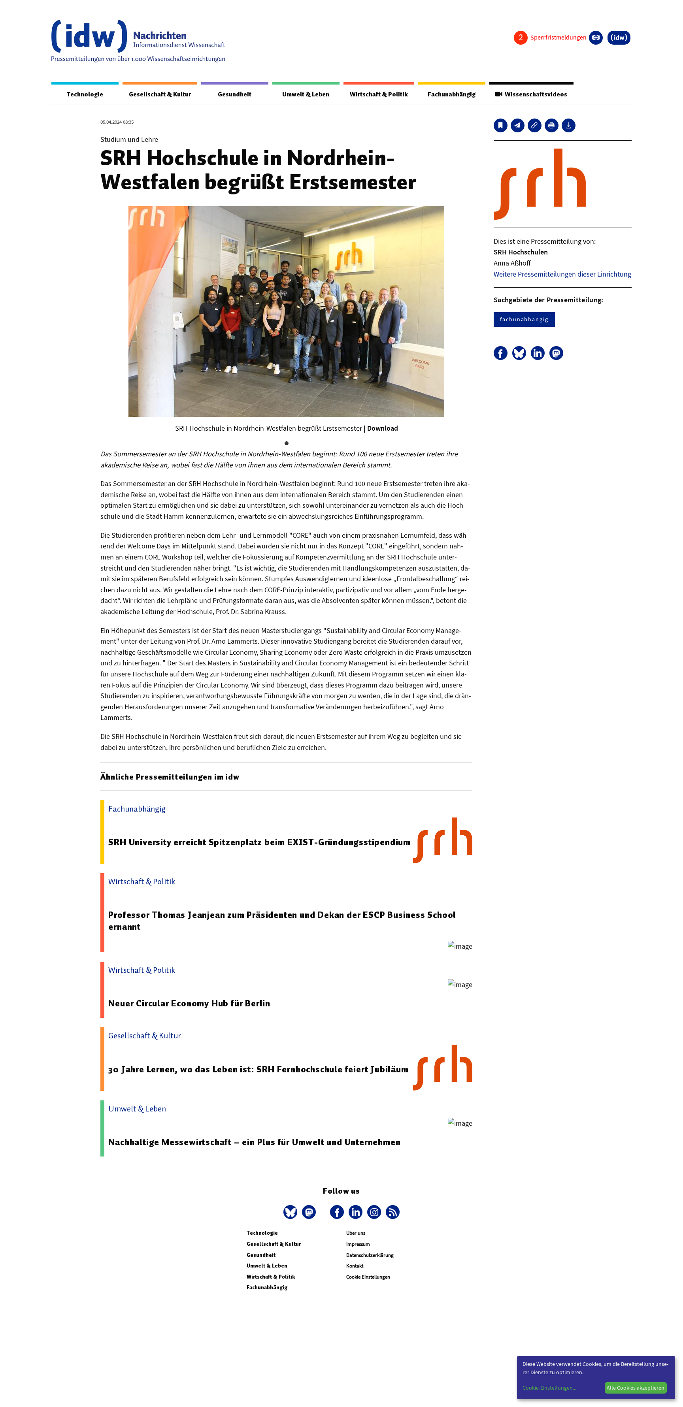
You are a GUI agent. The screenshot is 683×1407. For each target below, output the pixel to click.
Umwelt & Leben (305, 94)
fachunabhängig (524, 319)
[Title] (534, 125)
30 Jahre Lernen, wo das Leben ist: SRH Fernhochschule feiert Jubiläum (258, 1069)
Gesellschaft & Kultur (160, 94)
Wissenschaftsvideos (534, 94)
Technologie (85, 94)
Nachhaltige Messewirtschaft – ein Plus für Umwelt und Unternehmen (254, 1142)
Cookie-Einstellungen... (549, 1387)
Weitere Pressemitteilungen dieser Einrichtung (562, 274)
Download (382, 428)
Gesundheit (234, 94)
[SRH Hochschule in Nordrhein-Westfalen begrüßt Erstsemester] (518, 125)
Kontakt (354, 1265)
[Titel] (501, 125)
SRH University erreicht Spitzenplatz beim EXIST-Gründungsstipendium (259, 842)
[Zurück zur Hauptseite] (619, 38)
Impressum (358, 1244)
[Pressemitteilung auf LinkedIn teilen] (538, 353)
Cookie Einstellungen (368, 1276)
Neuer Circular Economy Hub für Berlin (189, 1003)
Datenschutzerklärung (370, 1255)
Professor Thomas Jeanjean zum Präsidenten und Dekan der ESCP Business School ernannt (282, 920)
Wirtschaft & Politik (379, 94)
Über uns (355, 1233)
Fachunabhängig (451, 94)
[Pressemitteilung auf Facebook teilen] (501, 353)
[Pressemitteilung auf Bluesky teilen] (519, 353)
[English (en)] (596, 38)
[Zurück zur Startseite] (138, 41)
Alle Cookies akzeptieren (635, 1387)
